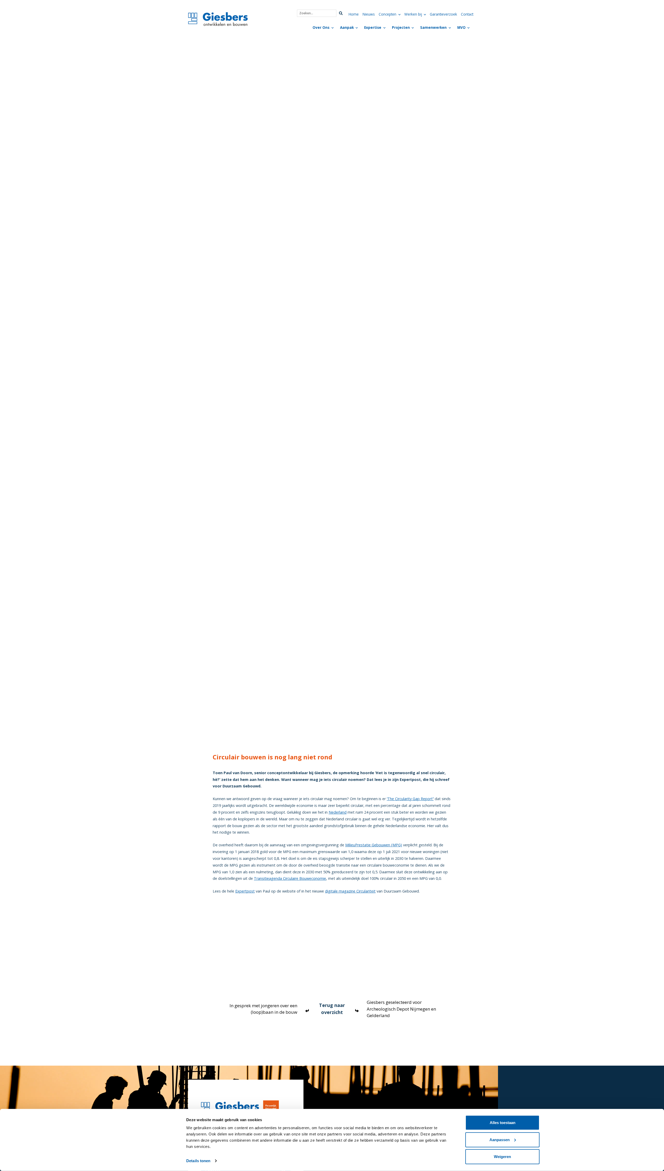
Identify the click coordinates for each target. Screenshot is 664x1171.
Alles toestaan (502, 1122)
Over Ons (321, 27)
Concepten (387, 14)
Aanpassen (499, 1139)
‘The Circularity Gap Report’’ (410, 798)
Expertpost (245, 891)
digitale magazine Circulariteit (350, 891)
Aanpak (347, 27)
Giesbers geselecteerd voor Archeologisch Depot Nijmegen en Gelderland (401, 1008)
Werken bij (413, 14)
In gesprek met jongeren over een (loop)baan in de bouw (263, 1009)
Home (354, 14)
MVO (461, 27)
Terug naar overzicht (332, 1008)
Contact (467, 14)
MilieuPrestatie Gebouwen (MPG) (373, 844)
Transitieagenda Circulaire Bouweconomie (290, 878)
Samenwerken (433, 27)
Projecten (401, 27)
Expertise (372, 27)
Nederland (338, 812)
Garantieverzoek (443, 14)
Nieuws (369, 14)
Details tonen (198, 1161)
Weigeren (502, 1156)
